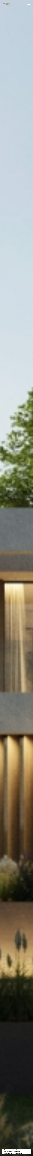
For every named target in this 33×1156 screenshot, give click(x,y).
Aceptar (29, 1149)
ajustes (19, 1153)
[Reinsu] (13, 4)
